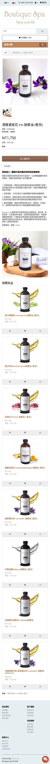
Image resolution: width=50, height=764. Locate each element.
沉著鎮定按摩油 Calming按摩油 (19, 620)
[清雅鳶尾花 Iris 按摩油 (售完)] (25, 81)
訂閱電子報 (6, 749)
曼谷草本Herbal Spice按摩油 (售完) (21, 366)
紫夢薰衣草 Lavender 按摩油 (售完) (21, 518)
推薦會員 (30, 729)
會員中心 (5, 741)
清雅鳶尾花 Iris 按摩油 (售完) (22, 53)
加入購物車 (25, 158)
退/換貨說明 (6, 715)
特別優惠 (30, 732)
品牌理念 (5, 710)
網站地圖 (30, 715)
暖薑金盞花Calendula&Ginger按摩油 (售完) (25, 467)
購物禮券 (30, 727)
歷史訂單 (5, 743)
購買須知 (5, 713)
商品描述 (7, 166)
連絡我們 (30, 710)
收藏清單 (5, 746)
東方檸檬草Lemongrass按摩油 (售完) (22, 315)
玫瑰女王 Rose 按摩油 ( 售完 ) (18, 417)
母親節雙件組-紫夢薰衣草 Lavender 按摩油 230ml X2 (24, 672)
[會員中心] (36, 2)
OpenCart (15, 758)
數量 (3, 146)
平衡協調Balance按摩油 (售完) (19, 569)
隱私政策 (5, 718)
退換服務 (30, 713)
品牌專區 (30, 724)
